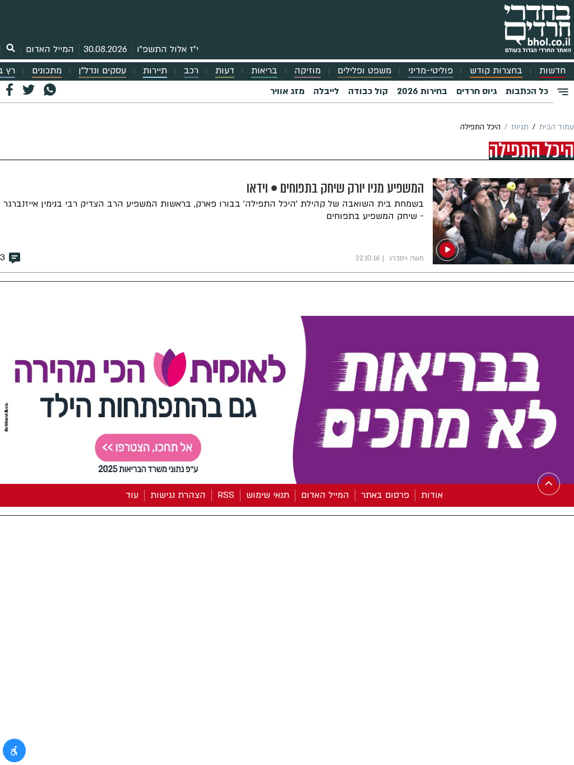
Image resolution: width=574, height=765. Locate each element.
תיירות (155, 71)
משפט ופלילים (364, 71)
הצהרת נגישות (178, 495)
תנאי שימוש (267, 495)
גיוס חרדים (476, 91)
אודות (432, 495)
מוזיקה (307, 71)
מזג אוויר (287, 91)
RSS (225, 495)
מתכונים (47, 71)
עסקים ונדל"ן (102, 71)
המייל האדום (50, 49)
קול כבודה (368, 91)
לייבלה (326, 91)
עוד (132, 495)
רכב (191, 71)
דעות (224, 71)
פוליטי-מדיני (430, 71)
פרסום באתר (385, 495)
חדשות (552, 71)
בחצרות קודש (496, 71)
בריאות (264, 71)
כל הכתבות (527, 91)
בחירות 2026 (422, 91)
